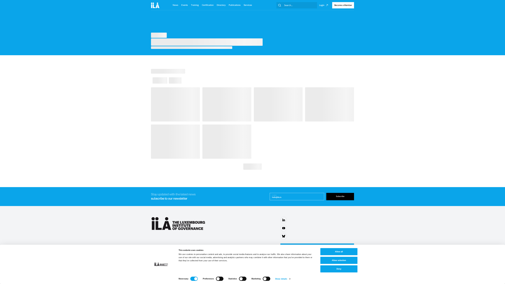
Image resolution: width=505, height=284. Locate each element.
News (175, 5)
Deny (339, 269)
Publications (235, 5)
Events (184, 5)
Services (248, 5)
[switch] (219, 279)
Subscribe (340, 196)
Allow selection (339, 260)
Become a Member (343, 5)
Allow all (339, 251)
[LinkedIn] (283, 220)
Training (195, 5)
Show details (281, 279)
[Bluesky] (283, 236)
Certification (208, 5)
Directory (221, 5)
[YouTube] (283, 228)
